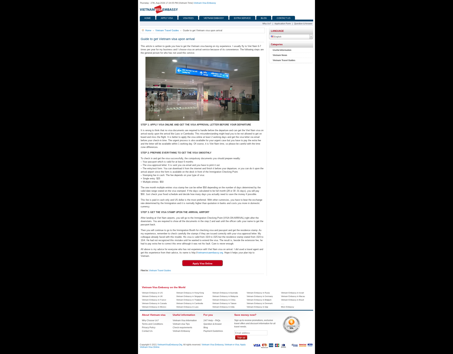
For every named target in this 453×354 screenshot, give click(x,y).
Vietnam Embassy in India (223, 307)
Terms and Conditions (152, 324)
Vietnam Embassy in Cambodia (189, 303)
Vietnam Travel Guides (160, 270)
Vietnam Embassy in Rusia (258, 293)
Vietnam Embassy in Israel (292, 293)
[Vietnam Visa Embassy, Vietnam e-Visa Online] (159, 13)
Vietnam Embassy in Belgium (259, 300)
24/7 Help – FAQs (211, 320)
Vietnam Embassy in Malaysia (225, 296)
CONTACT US (283, 18)
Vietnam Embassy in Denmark (260, 303)
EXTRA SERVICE (242, 18)
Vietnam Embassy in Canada (154, 303)
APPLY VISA (167, 18)
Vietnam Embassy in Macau (293, 296)
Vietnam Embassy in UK (152, 296)
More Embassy (287, 307)
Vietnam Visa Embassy (205, 3)
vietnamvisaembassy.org (210, 252)
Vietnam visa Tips (181, 324)
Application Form (282, 23)
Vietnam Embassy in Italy (257, 307)
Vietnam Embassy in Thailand (189, 300)
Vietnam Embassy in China (223, 300)
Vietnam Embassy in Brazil (292, 300)
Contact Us (147, 331)
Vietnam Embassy (181, 331)
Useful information (282, 50)
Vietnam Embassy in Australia (225, 293)
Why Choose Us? (150, 320)
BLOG (264, 18)
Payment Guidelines (213, 331)
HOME (147, 18)
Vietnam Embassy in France (154, 300)
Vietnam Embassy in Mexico (154, 307)
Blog (205, 327)
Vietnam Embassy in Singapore (189, 296)
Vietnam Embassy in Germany (260, 296)
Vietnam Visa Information (185, 320)
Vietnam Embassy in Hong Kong (190, 293)
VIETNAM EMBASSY (214, 18)
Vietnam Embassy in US (152, 293)
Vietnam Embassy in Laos (187, 307)
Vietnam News (280, 55)
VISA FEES (188, 18)
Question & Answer (303, 23)
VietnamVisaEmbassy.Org (169, 344)
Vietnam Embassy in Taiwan (224, 303)
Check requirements (182, 327)
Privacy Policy (148, 327)
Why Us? (266, 23)
